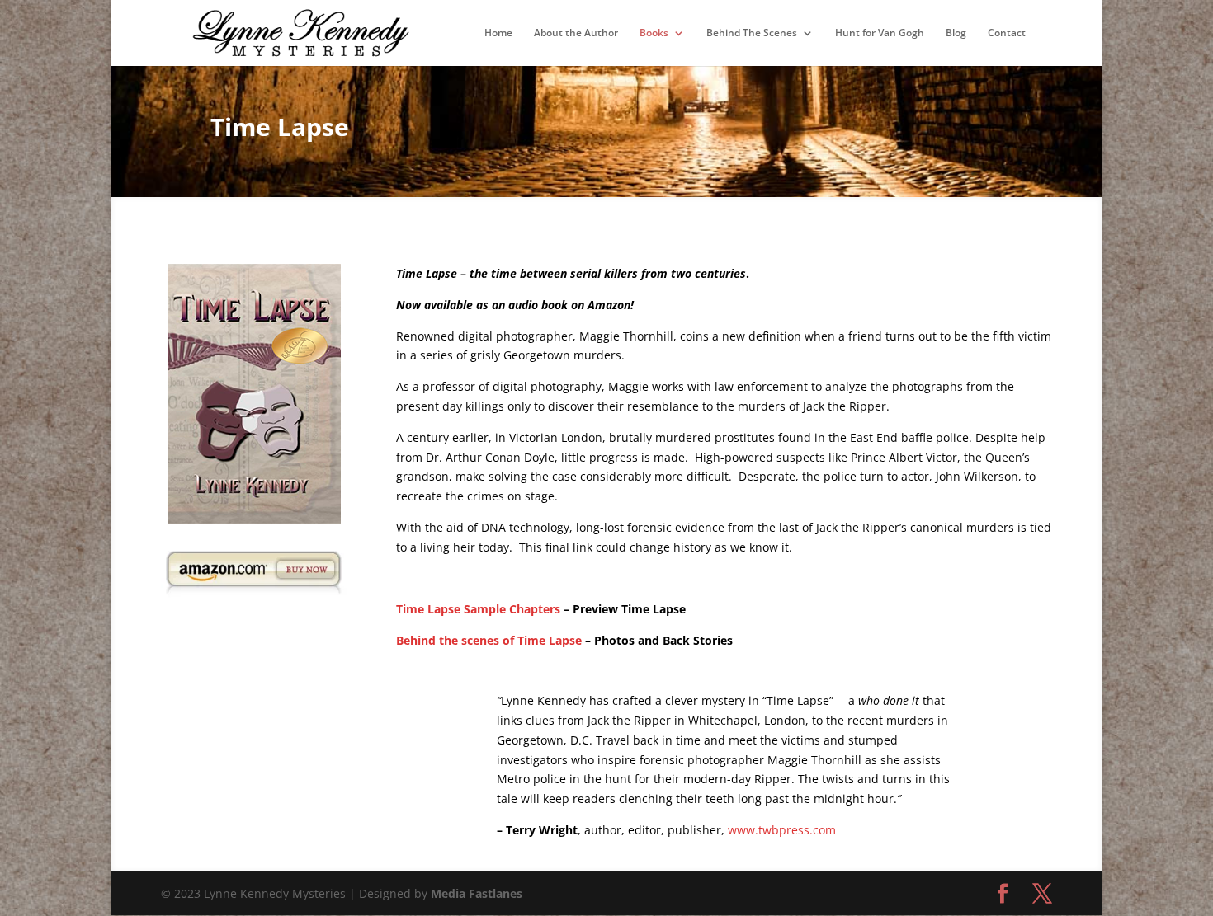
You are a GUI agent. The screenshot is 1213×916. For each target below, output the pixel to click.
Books (654, 33)
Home (498, 33)
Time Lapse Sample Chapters (478, 609)
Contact (1007, 33)
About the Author (576, 33)
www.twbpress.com (782, 830)
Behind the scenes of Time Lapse (489, 640)
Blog (956, 33)
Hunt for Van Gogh (879, 33)
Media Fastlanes (476, 893)
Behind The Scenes (751, 33)
